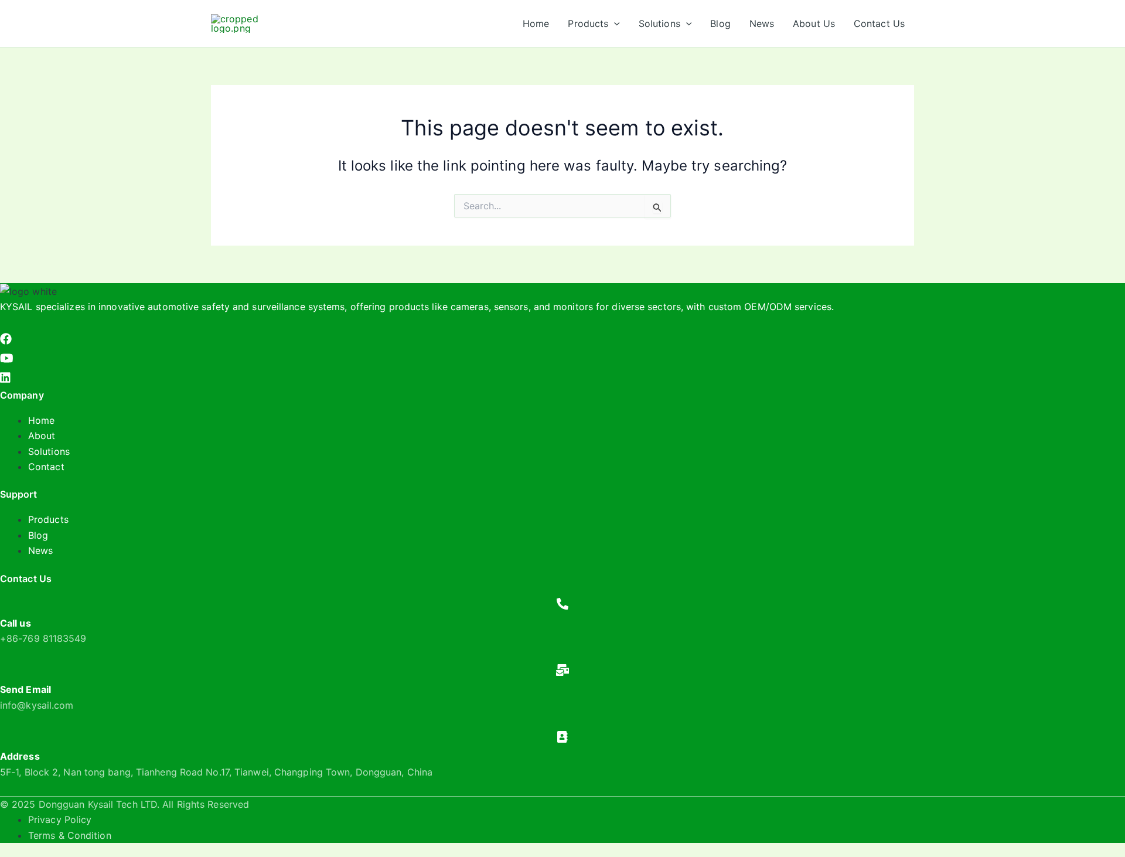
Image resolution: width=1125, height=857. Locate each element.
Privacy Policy (59, 819)
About (42, 435)
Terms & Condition (69, 835)
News (40, 550)
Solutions (49, 451)
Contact (46, 466)
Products (48, 519)
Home (41, 420)
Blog (38, 535)
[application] (614, 23)
